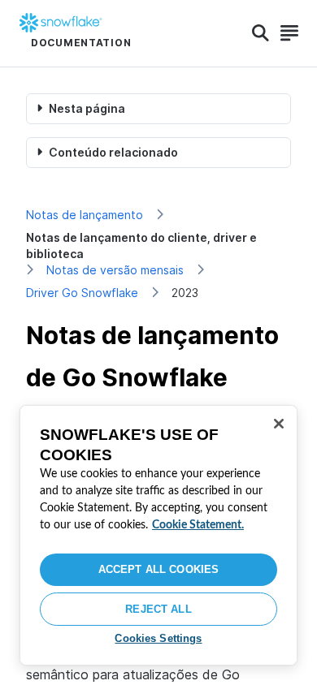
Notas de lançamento (84, 215)
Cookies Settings (158, 638)
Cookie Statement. (198, 525)
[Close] (279, 424)
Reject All (158, 609)
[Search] (260, 33)
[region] (158, 535)
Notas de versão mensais (115, 270)
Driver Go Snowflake (82, 292)
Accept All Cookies (158, 569)
